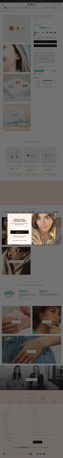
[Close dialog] (54, 215)
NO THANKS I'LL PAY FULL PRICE (19, 240)
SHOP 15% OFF (19, 232)
